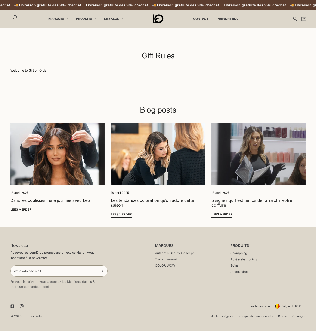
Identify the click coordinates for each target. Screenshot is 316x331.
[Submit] (102, 270)
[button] (303, 19)
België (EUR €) (292, 306)
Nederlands (258, 306)
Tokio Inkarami (166, 259)
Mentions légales (79, 281)
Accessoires (239, 272)
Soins (234, 265)
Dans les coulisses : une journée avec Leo (50, 200)
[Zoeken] (15, 17)
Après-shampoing (243, 259)
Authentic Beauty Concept (174, 253)
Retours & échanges (292, 316)
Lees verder (20, 209)
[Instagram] (22, 306)
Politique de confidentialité (29, 287)
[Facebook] (12, 306)
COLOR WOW (165, 265)
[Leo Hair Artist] (158, 19)
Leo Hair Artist (33, 316)
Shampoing (238, 253)
